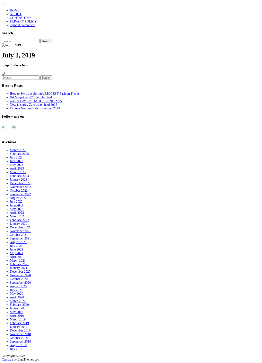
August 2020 (18, 286)
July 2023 (16, 157)
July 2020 (16, 290)
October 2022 (19, 190)
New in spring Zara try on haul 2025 (33, 104)
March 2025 (18, 150)
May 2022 (16, 209)
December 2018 (20, 330)
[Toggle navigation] (3, 4)
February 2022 (19, 220)
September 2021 (20, 238)
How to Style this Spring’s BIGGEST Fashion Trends (44, 93)
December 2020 (20, 271)
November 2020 (20, 275)
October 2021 (19, 234)
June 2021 (16, 249)
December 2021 (20, 227)
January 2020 (18, 308)
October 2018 (19, 337)
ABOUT (15, 14)
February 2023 (19, 176)
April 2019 (17, 315)
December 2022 (20, 183)
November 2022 (20, 187)
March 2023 (18, 172)
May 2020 (16, 293)
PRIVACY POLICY (23, 21)
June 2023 (16, 161)
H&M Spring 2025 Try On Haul (31, 97)
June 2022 (16, 205)
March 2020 (18, 301)
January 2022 (18, 223)
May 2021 (16, 253)
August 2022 (18, 198)
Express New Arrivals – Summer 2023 (35, 108)
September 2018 (20, 341)
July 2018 (16, 349)
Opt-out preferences (22, 25)
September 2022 (20, 194)
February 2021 (19, 264)
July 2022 (16, 201)
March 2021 (18, 260)
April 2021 (17, 256)
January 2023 (18, 179)
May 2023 (16, 164)
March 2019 (18, 319)
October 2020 (19, 279)
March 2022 (18, 216)
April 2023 (17, 168)
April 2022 (17, 212)
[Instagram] (17, 130)
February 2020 (19, 304)
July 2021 (16, 245)
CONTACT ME (20, 17)
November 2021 (20, 231)
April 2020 (17, 297)
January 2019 (18, 326)
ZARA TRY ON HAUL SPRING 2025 (36, 101)
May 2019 (16, 312)
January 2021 (18, 268)
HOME (15, 10)
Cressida (7, 359)
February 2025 (19, 153)
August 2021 (18, 242)
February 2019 (19, 323)
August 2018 (18, 345)
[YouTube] (6, 130)
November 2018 (20, 334)
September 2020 (20, 282)
